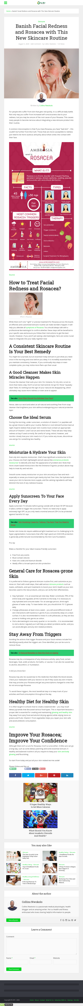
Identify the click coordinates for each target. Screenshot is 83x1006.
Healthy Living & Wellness (30, 877)
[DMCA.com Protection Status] (6, 1004)
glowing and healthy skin (62, 712)
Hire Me (76, 1000)
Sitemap (70, 1000)
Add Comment (36, 44)
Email (32, 958)
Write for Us (50, 1000)
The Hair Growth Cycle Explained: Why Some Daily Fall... (30, 856)
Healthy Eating (63, 852)
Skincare (41, 21)
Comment (10, 936)
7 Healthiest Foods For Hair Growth (66, 855)
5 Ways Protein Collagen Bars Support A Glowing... (67, 868)
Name (9, 958)
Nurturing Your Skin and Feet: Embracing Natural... (67, 880)
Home (8, 11)
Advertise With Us (60, 1000)
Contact (42, 1000)
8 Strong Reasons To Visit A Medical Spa (29, 882)
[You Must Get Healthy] (41, 2)
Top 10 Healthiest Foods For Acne (30, 868)
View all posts (13, 920)
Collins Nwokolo (50, 44)
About (37, 1000)
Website (56, 958)
